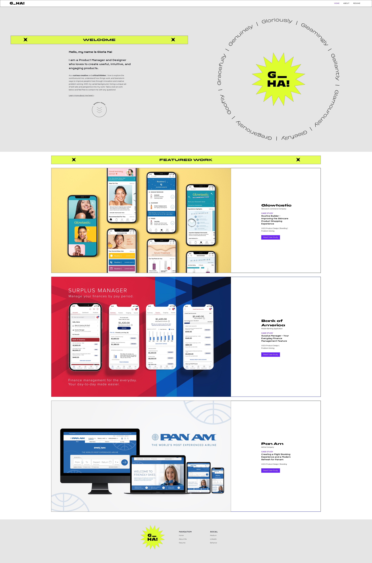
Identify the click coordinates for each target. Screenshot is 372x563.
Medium (213, 535)
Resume (356, 3)
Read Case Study (270, 237)
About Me (183, 539)
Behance (213, 543)
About (346, 3)
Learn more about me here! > (81, 95)
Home (336, 3)
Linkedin (213, 539)
